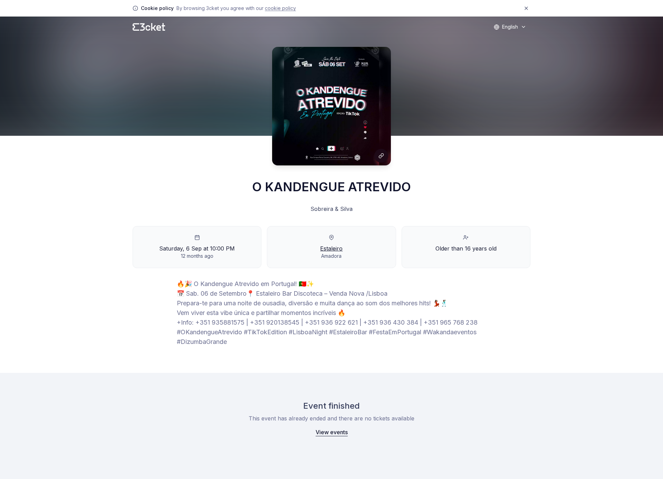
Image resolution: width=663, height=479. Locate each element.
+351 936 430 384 (390, 322)
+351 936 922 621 (331, 322)
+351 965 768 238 (451, 322)
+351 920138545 (274, 322)
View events (332, 432)
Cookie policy (280, 8)
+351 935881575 (219, 322)
